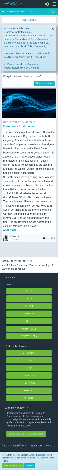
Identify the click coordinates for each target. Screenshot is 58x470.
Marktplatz (29, 328)
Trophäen (29, 383)
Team (29, 360)
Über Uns (29, 375)
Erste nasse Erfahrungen (19, 126)
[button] (54, 4)
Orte (29, 321)
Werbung (29, 398)
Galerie (29, 306)
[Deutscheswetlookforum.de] (13, 4)
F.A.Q (29, 368)
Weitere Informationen (12, 466)
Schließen (30, 466)
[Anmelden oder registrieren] (47, 4)
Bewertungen (29, 336)
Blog (29, 291)
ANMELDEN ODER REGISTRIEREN (26, 434)
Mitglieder (29, 353)
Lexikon (29, 313)
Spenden (29, 390)
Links (29, 298)
